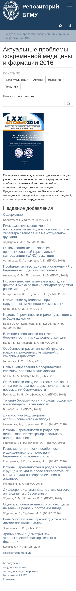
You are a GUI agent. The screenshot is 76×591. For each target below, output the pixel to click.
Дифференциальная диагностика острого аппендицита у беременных (36, 491)
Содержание (13, 214)
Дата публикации (17, 79)
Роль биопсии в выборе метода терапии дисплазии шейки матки (35, 520)
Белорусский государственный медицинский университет (21, 567)
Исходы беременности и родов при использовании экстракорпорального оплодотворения (32, 433)
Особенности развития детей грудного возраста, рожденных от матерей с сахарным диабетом (33, 352)
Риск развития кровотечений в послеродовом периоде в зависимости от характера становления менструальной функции (36, 231)
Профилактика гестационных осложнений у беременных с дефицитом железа (37, 268)
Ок (68, 103)
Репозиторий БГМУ (40, 10)
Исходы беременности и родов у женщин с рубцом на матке (37, 316)
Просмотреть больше (17, 552)
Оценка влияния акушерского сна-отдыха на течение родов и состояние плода (36, 505)
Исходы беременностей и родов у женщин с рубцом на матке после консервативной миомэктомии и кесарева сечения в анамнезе (37, 472)
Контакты (9, 579)
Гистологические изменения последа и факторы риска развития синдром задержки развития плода (38, 284)
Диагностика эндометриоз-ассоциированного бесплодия (26, 416)
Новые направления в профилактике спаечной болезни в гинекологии (32, 368)
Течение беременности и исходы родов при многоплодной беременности (38, 401)
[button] (60, 25)
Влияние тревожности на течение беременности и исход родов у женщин (34, 335)
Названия (54, 79)
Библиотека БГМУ (15, 575)
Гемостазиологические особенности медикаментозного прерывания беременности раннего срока (32, 452)
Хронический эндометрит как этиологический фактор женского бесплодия (29, 537)
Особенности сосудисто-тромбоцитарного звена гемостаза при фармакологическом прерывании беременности (36, 385)
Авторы (38, 79)
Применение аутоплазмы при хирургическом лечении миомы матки (33, 301)
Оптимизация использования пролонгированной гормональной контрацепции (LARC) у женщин (29, 251)
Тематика (11, 86)
